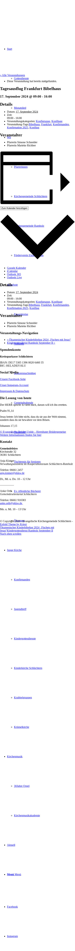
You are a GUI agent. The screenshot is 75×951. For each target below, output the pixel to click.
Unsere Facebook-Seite (13, 379)
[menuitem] (41, 638)
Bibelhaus (34, 124)
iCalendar (12, 271)
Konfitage (56, 121)
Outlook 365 (14, 274)
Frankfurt (46, 124)
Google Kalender (16, 267)
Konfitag (34, 127)
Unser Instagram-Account (14, 385)
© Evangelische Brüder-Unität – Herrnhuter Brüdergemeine (33, 431)
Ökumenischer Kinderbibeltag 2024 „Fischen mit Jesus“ (39, 339)
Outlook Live (14, 277)
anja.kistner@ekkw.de (12, 473)
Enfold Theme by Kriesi (13, 524)
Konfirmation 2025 (17, 127)
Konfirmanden (61, 124)
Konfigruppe (43, 121)
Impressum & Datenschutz (14, 391)
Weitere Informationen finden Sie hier (20, 434)
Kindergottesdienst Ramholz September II (31, 342)
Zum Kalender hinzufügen (14, 208)
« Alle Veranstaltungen (12, 75)
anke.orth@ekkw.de (11, 503)
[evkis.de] (26, 16)
